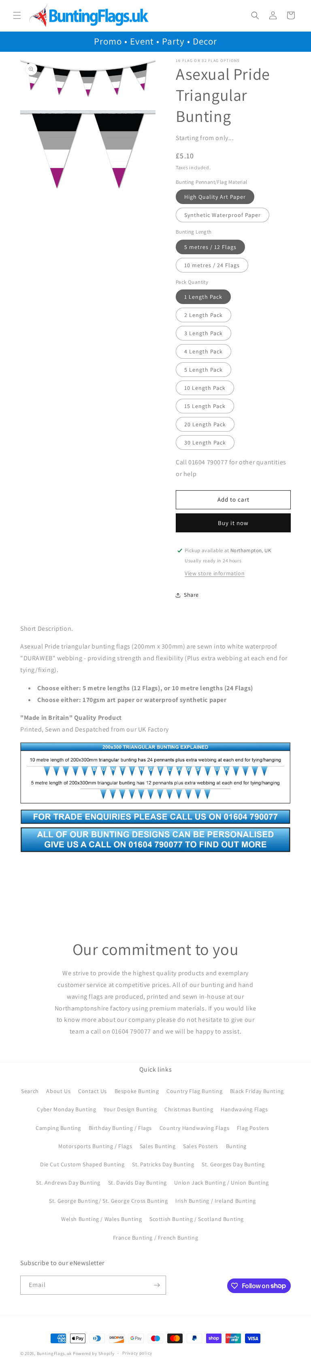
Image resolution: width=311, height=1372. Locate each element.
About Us (58, 1091)
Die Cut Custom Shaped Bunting (82, 1164)
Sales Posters (200, 1146)
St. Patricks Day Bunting (163, 1164)
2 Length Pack (203, 315)
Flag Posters (253, 1128)
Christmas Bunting (188, 1109)
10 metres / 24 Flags (212, 265)
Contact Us (92, 1091)
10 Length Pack (205, 387)
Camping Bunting (58, 1128)
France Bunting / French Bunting (155, 1237)
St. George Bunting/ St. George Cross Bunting (108, 1200)
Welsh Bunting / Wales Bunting (101, 1219)
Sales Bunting (158, 1146)
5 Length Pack (203, 369)
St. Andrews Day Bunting (68, 1182)
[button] (17, 15)
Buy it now (233, 523)
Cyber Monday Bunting (66, 1109)
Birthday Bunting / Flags (120, 1128)
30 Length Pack (205, 442)
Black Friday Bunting (257, 1091)
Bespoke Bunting (137, 1091)
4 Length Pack (203, 351)
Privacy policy (137, 1353)
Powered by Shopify (94, 1353)
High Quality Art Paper (215, 196)
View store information (215, 573)
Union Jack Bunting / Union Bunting (221, 1182)
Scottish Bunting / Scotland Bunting (196, 1219)
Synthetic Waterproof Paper (222, 215)
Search (30, 1091)
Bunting (236, 1146)
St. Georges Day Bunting (233, 1164)
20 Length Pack (205, 424)
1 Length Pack (203, 296)
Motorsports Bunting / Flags (95, 1146)
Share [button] (191, 594)
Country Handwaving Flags (194, 1128)
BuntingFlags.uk (54, 1353)
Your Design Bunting (130, 1109)
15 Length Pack (205, 406)
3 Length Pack (203, 333)
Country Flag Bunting (194, 1091)
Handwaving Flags (244, 1109)
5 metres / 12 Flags (210, 247)
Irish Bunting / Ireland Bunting (215, 1200)
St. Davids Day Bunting (137, 1182)
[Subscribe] (157, 1285)
